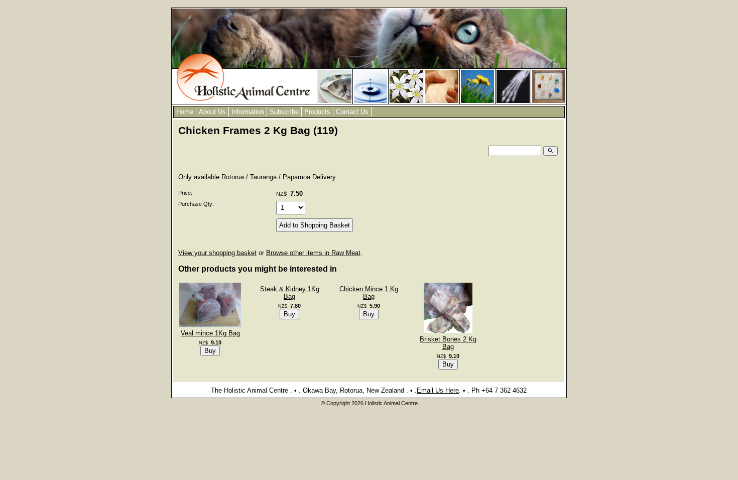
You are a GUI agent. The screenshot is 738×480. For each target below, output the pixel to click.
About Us (212, 111)
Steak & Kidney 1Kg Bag (289, 292)
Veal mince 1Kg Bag (210, 333)
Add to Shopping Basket (314, 225)
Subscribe (284, 111)
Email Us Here (438, 390)
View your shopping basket (217, 253)
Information (247, 111)
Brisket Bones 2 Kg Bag (448, 342)
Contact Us (352, 111)
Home (184, 111)
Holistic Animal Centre (391, 403)
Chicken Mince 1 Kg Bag (368, 292)
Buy (210, 350)
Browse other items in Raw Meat (313, 253)
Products (317, 111)
